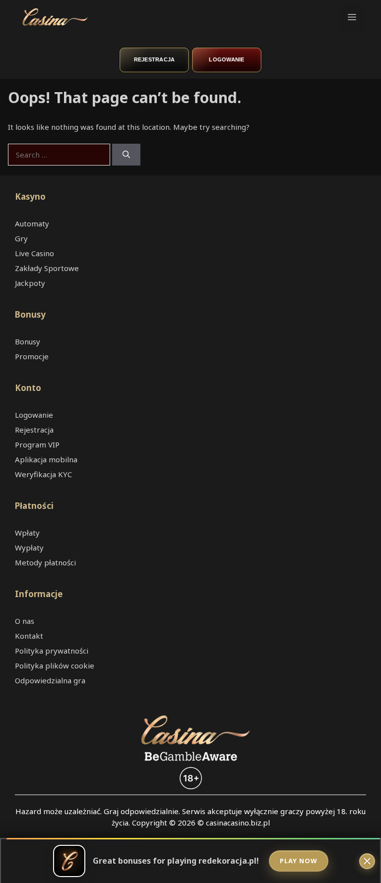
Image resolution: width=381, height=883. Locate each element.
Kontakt (29, 636)
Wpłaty (27, 533)
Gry (21, 238)
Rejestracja (154, 59)
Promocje (32, 356)
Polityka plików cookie (54, 665)
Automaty (32, 223)
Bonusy (27, 341)
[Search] (126, 155)
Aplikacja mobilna (46, 459)
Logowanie (226, 59)
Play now (299, 860)
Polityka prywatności (51, 651)
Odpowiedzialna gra (50, 680)
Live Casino (34, 253)
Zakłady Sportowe (47, 268)
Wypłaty (29, 547)
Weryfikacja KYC (43, 474)
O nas (24, 621)
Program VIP (37, 444)
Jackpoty (30, 283)
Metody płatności (45, 562)
